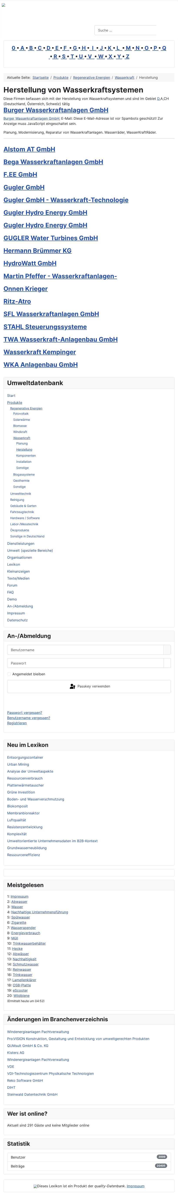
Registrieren (17, 723)
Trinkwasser (22, 975)
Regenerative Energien (26, 408)
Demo (12, 599)
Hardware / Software (25, 518)
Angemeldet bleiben (28, 674)
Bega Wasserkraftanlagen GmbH (53, 162)
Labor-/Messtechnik (24, 524)
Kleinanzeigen (18, 571)
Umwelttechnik (20, 493)
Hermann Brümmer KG (37, 250)
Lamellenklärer (24, 980)
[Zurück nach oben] (173, 1189)
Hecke (17, 948)
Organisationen (19, 557)
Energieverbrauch (25, 933)
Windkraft (20, 432)
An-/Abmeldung (20, 606)
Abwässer (21, 954)
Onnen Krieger (25, 288)
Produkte (14, 402)
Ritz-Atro (17, 301)
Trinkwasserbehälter (29, 943)
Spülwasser (20, 917)
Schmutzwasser (26, 964)
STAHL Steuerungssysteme (45, 326)
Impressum (19, 896)
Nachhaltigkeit (24, 959)
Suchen (167, 30)
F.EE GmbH (20, 174)
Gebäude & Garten (23, 506)
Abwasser (19, 901)
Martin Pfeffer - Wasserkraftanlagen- (60, 276)
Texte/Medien (18, 578)
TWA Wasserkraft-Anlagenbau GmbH (60, 339)
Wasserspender (23, 928)
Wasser (17, 907)
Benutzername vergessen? (28, 718)
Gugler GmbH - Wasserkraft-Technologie (66, 200)
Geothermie (21, 480)
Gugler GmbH (23, 187)
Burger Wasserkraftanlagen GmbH (55, 110)
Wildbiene (21, 995)
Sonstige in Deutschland (27, 536)
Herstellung (24, 449)
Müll (14, 938)
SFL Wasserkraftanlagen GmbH (51, 314)
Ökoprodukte (19, 530)
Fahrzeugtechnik (22, 512)
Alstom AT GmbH (29, 149)
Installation (23, 461)
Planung (22, 443)
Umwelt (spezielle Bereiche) (30, 550)
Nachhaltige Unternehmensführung (39, 912)
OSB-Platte (22, 985)
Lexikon (13, 564)
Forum (12, 585)
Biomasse (20, 426)
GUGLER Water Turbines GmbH (50, 238)
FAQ (10, 592)
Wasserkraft (21, 438)
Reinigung (17, 499)
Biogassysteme (24, 474)
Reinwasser (22, 969)
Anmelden (89, 701)
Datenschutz (17, 620)
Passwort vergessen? (24, 712)
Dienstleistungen (20, 543)
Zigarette (18, 922)
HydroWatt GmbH (29, 263)
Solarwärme (21, 419)
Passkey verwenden (93, 686)
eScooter (20, 990)
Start (11, 395)
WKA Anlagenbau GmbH (40, 364)
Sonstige (22, 468)
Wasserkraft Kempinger (39, 352)
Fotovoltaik (21, 413)
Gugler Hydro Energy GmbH (45, 212)
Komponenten (26, 455)
